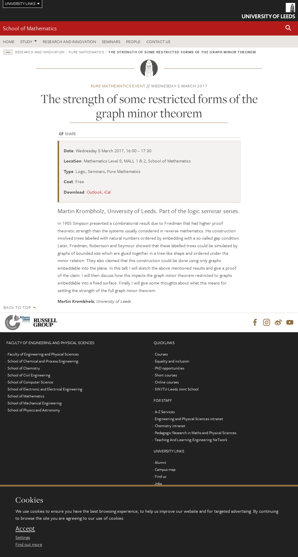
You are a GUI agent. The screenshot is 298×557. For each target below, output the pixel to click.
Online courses (167, 382)
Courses (161, 354)
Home (9, 41)
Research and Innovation (69, 41)
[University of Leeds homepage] (268, 10)
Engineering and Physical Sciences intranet (189, 419)
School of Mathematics (30, 28)
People (133, 41)
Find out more (28, 544)
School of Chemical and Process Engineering (43, 361)
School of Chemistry (24, 368)
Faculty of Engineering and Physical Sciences (43, 354)
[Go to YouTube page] (289, 322)
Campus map (165, 469)
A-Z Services (165, 412)
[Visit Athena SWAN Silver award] (19, 322)
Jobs (158, 483)
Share (70, 134)
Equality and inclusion (172, 361)
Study (26, 41)
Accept (25, 528)
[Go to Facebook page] (254, 322)
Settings (22, 537)
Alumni (160, 462)
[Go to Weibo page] (278, 322)
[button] (288, 28)
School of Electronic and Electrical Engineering (45, 389)
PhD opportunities (169, 368)
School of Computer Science (30, 382)
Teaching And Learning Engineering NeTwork (191, 440)
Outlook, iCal (99, 192)
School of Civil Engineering (29, 375)
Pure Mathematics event (118, 86)
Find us (160, 476)
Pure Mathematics (86, 51)
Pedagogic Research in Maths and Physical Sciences (195, 433)
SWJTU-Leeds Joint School (176, 389)
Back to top (17, 307)
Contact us (158, 41)
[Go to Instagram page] (266, 322)
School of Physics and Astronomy (34, 410)
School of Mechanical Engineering (35, 403)
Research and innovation (40, 51)
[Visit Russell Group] (46, 322)
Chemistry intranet (170, 426)
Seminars (111, 41)
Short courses (166, 375)
